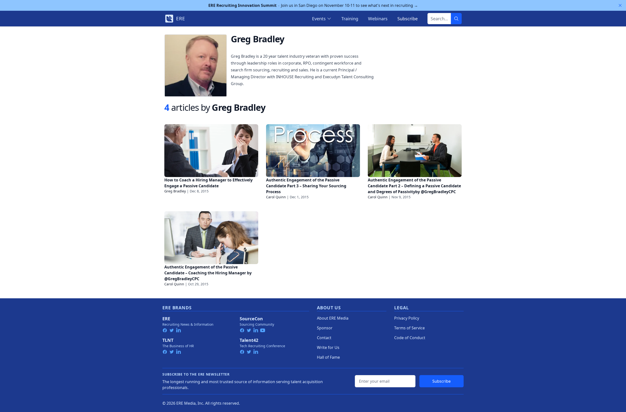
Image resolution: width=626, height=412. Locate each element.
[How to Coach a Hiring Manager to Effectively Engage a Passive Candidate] (211, 150)
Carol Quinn (276, 197)
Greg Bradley (175, 191)
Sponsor (325, 328)
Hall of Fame (328, 357)
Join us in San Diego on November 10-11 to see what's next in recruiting (313, 5)
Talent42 (249, 340)
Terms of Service (409, 328)
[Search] (456, 18)
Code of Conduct (409, 337)
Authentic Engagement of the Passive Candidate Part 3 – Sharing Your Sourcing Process (306, 185)
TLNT (167, 340)
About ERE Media (332, 318)
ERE (166, 319)
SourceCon (251, 319)
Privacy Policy (406, 318)
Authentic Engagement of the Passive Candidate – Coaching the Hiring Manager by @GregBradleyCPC (208, 272)
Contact (324, 337)
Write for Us (328, 347)
